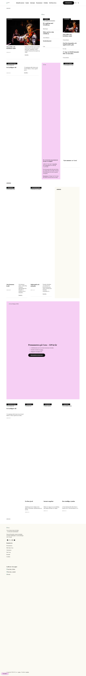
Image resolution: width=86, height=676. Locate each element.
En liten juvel (29, 501)
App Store (55, 164)
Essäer (14, 63)
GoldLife (27, 672)
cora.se (41, 349)
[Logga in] (76, 3)
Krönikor (46, 19)
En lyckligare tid (11, 67)
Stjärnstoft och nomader (35, 285)
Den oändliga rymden (68, 501)
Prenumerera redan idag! (37, 355)
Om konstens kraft (10, 285)
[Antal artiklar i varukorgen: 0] (78, 3)
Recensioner (66, 19)
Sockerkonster (47, 41)
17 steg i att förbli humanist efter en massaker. (71, 52)
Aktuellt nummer (68, 63)
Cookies (19, 672)
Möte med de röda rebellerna (48, 32)
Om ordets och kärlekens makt (11, 47)
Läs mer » (27, 54)
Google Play (47, 165)
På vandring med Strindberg (48, 24)
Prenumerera (68, 2)
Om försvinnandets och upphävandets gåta (69, 44)
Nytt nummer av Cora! (70, 160)
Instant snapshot (48, 501)
